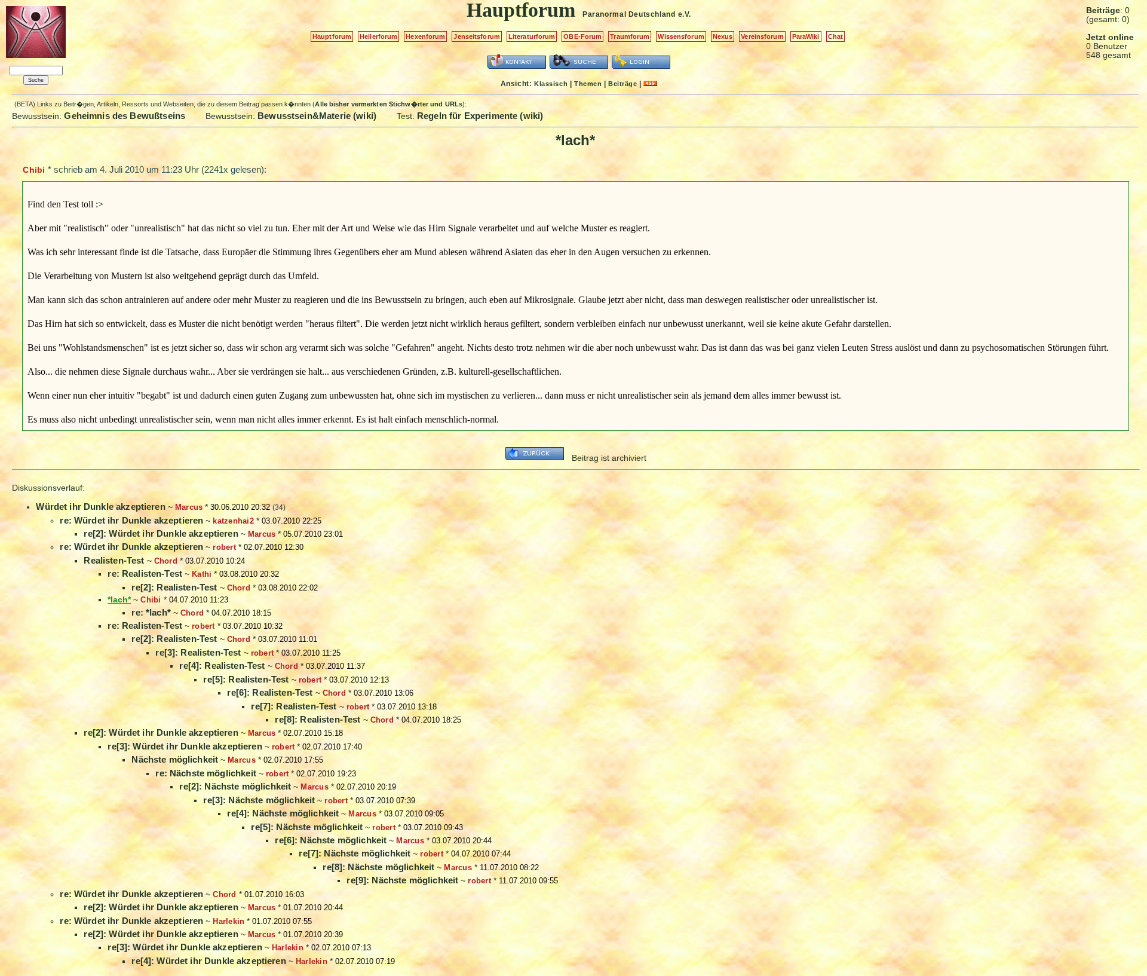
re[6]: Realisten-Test (269, 692)
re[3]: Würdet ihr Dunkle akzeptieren (185, 746)
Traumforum (629, 36)
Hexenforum (425, 36)
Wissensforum (681, 36)
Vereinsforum (762, 36)
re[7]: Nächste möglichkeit (354, 853)
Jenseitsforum (476, 36)
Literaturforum (532, 36)
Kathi (201, 574)
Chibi (34, 170)
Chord (165, 560)
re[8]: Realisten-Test (317, 719)
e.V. (684, 14)
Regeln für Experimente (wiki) (480, 116)
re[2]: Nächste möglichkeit (235, 786)
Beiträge (622, 83)
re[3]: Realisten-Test (198, 652)
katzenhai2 (233, 520)
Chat (835, 36)
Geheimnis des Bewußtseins (124, 116)
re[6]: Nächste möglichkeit (331, 840)
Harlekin (228, 921)
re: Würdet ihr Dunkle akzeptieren (131, 520)
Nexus (723, 36)
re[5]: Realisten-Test (246, 679)
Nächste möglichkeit (174, 759)
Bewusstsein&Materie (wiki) (316, 116)
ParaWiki (806, 36)
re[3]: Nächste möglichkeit (259, 800)
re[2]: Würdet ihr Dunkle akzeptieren (161, 533)
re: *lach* (151, 612)
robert (224, 547)
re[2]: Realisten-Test (174, 587)
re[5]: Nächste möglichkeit (307, 827)
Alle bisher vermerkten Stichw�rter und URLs (388, 104)
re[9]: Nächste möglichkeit (402, 880)
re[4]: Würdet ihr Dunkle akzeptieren (208, 961)
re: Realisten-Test (145, 573)
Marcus (189, 507)
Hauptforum (331, 36)
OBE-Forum (582, 36)
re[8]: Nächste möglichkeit (378, 867)
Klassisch (551, 83)
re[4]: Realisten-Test (222, 665)
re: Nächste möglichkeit (205, 773)
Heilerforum (378, 36)
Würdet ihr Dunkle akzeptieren (100, 506)
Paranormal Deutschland (628, 14)
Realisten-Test (114, 560)
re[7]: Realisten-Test (293, 706)
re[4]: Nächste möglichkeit (283, 813)
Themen (588, 83)
